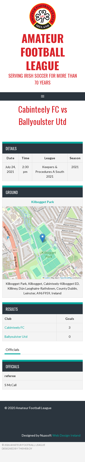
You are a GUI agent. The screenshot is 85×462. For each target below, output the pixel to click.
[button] (42, 238)
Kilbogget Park (42, 202)
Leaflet (47, 277)
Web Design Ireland (66, 435)
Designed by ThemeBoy (17, 448)
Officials (12, 349)
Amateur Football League (42, 51)
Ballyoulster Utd (16, 336)
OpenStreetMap (66, 277)
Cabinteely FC (14, 327)
